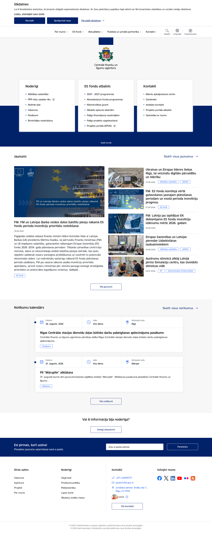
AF (161, 271)
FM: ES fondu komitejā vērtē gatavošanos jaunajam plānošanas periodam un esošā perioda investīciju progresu (172, 196)
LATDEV (185, 182)
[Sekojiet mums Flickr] (186, 478)
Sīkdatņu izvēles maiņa (73, 497)
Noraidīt (29, 20)
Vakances (19, 477)
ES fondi (19, 275)
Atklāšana (46, 386)
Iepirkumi (19, 482)
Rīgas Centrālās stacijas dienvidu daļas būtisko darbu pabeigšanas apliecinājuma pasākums (102, 333)
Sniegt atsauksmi (106, 429)
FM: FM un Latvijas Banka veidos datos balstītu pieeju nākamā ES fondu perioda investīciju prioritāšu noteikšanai (59, 224)
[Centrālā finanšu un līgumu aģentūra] (32, 32)
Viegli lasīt (66, 477)
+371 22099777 (124, 477)
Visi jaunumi (106, 286)
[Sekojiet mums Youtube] (179, 478)
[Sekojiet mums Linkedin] (173, 478)
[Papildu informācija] (127, 497)
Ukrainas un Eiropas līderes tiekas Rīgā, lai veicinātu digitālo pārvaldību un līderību (171, 173)
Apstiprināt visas (62, 20)
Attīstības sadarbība (168, 182)
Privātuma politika (70, 482)
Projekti (18, 487)
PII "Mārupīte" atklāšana (56, 372)
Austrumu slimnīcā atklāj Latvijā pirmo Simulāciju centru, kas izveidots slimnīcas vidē (172, 262)
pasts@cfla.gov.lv (124, 482)
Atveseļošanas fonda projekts (180, 271)
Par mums (19, 492)
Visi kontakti (127, 506)
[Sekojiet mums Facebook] (159, 478)
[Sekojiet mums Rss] (193, 478)
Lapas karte (67, 492)
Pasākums (46, 346)
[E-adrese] (118, 496)
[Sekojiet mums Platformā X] (166, 478)
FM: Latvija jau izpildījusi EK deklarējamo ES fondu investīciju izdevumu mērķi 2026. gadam (168, 219)
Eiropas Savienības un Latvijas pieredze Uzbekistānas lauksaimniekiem (166, 240)
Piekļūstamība (68, 487)
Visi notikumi (106, 401)
